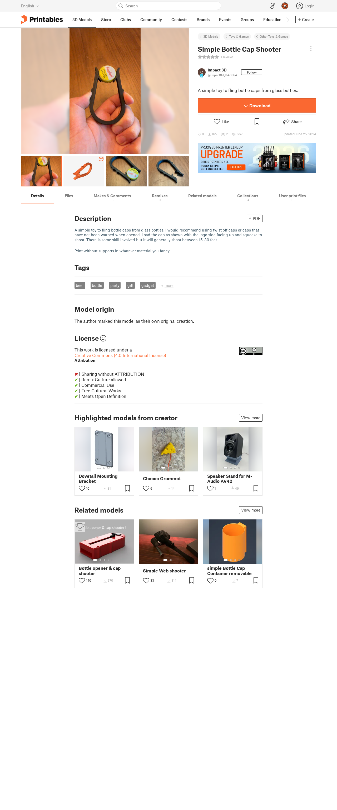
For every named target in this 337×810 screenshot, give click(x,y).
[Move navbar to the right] (287, 19)
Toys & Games (239, 36)
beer (80, 285)
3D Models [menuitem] (82, 19)
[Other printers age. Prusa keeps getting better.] (257, 158)
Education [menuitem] (272, 19)
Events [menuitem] (225, 19)
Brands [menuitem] (203, 19)
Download (259, 105)
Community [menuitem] (151, 19)
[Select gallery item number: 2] (104, 468)
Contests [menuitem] (179, 19)
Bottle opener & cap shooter (100, 571)
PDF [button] (256, 218)
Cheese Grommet (162, 478)
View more (250, 417)
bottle (97, 285)
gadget (147, 285)
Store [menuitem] (106, 19)
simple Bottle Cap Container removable (229, 571)
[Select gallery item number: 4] (239, 468)
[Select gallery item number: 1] (99, 468)
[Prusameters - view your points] (284, 5)
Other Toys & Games (274, 36)
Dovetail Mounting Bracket (98, 479)
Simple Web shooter (164, 570)
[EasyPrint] (272, 6)
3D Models (210, 36)
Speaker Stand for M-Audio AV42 (229, 479)
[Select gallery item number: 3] (108, 468)
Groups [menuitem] (247, 19)
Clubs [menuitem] (125, 19)
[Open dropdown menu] (311, 48)
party (114, 285)
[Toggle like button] (82, 488)
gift (130, 285)
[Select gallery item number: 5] (112, 560)
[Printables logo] (42, 19)
